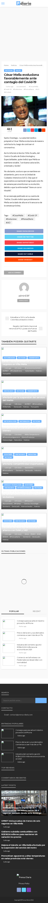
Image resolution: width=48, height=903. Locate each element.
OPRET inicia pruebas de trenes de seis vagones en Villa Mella (24, 363)
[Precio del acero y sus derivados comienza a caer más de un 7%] (9, 636)
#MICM (5, 537)
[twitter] (24, 890)
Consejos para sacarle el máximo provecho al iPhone (30, 622)
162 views (18, 534)
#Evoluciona (17, 89)
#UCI (37, 89)
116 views (18, 434)
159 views (18, 501)
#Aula (27, 534)
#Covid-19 (7, 89)
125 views (18, 368)
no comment (21, 87)
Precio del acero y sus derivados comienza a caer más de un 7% (30, 634)
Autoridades (9, 358)
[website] (24, 305)
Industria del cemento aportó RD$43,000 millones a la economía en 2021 (29, 647)
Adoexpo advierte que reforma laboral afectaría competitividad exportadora (23, 462)
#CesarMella (33, 87)
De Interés (8, 454)
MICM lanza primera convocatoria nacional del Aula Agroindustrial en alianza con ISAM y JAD (22, 527)
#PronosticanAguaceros (11, 437)
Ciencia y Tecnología (12, 485)
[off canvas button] (3, 3)
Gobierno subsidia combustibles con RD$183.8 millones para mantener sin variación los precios (19, 834)
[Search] (44, 3)
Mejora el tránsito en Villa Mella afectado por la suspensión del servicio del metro (24, 397)
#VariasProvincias (28, 437)
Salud (18, 70)
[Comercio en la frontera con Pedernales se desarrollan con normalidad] (9, 661)
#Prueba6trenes (16, 371)
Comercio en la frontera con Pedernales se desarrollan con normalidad (29, 659)
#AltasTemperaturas (32, 434)
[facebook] (19, 890)
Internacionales (24, 488)
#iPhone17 (29, 501)
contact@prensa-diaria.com (21, 715)
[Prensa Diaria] (24, 877)
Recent (36, 611)
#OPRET (6, 371)
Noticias (9, 70)
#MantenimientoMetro (33, 368)
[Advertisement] (24, 32)
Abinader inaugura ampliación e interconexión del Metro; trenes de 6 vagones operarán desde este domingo (22, 810)
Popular (14, 611)
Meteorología (10, 421)
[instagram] (29, 890)
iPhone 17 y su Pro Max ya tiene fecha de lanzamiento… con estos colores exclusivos (23, 494)
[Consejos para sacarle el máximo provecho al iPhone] (9, 624)
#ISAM (33, 534)
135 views (18, 468)
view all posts (23, 300)
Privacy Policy (24, 883)
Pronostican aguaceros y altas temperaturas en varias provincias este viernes (24, 428)
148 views (18, 404)
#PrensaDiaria (29, 89)
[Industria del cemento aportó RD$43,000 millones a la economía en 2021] (9, 648)
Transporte (34, 358)
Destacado (8, 391)
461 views (7, 92)
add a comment (14, 272)
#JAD (39, 534)
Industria (32, 454)
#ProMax (17, 504)
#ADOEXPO (29, 468)
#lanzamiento (8, 504)
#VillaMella (7, 407)
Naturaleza (25, 421)
